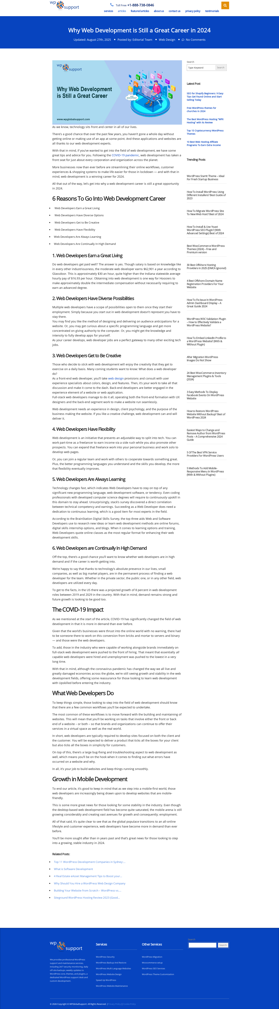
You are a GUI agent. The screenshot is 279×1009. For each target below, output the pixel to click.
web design (116, 378)
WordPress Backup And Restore (111, 962)
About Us (159, 11)
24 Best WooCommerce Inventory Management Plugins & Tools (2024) (206, 376)
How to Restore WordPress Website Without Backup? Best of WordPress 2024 (206, 414)
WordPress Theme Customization (158, 974)
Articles (122, 11)
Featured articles (140, 11)
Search (190, 61)
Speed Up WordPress (106, 980)
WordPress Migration (152, 957)
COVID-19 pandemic (125, 155)
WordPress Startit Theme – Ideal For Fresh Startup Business (205, 177)
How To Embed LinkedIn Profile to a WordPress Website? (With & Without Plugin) (206, 341)
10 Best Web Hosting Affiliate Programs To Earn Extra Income (204, 143)
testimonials (212, 11)
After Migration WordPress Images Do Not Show (202, 358)
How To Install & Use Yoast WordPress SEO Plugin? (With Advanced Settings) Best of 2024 (205, 230)
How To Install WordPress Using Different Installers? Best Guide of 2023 (206, 195)
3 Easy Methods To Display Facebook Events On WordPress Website (205, 395)
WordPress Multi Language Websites (113, 968)
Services (108, 11)
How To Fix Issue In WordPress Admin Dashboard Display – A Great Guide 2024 (204, 303)
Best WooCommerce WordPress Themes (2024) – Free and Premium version (206, 249)
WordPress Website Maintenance (112, 986)
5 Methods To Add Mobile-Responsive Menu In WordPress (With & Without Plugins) (205, 471)
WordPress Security (105, 957)
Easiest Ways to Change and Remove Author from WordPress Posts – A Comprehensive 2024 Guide (206, 435)
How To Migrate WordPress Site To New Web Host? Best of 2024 (205, 212)
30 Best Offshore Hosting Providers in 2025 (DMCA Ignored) (206, 266)
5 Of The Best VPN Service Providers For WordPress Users (205, 454)
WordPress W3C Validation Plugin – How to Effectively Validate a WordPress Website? (206, 322)
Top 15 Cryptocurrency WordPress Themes (205, 132)
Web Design (167, 40)
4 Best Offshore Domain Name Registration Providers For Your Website (205, 284)
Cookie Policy (129, 1004)
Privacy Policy (192, 11)
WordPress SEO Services (153, 968)
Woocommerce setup (152, 962)
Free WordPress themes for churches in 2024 (201, 109)
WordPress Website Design (109, 974)
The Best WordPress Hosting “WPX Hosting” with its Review (205, 121)
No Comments (195, 40)
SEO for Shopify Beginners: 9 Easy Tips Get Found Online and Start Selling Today (205, 96)
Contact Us (175, 11)
